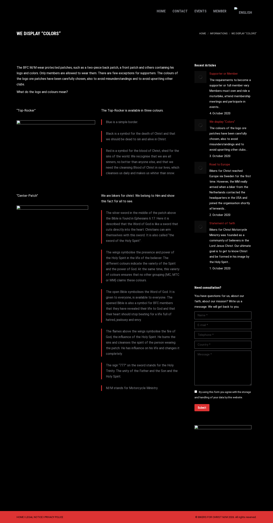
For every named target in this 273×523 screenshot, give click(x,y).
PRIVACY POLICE (54, 517)
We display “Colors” (222, 122)
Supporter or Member (223, 73)
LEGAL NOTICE (34, 517)
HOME (20, 517)
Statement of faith (222, 223)
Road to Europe (219, 164)
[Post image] (200, 77)
